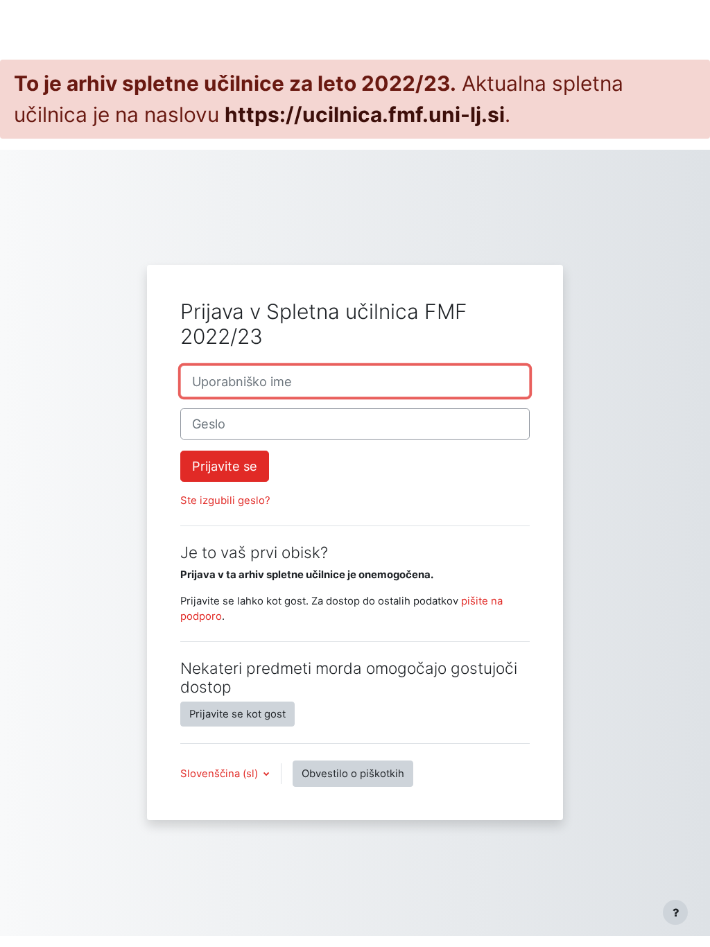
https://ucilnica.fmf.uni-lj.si (365, 114)
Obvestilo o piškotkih (353, 773)
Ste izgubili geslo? (225, 500)
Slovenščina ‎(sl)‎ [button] (220, 773)
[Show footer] (675, 912)
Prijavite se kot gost (237, 714)
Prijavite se (224, 466)
